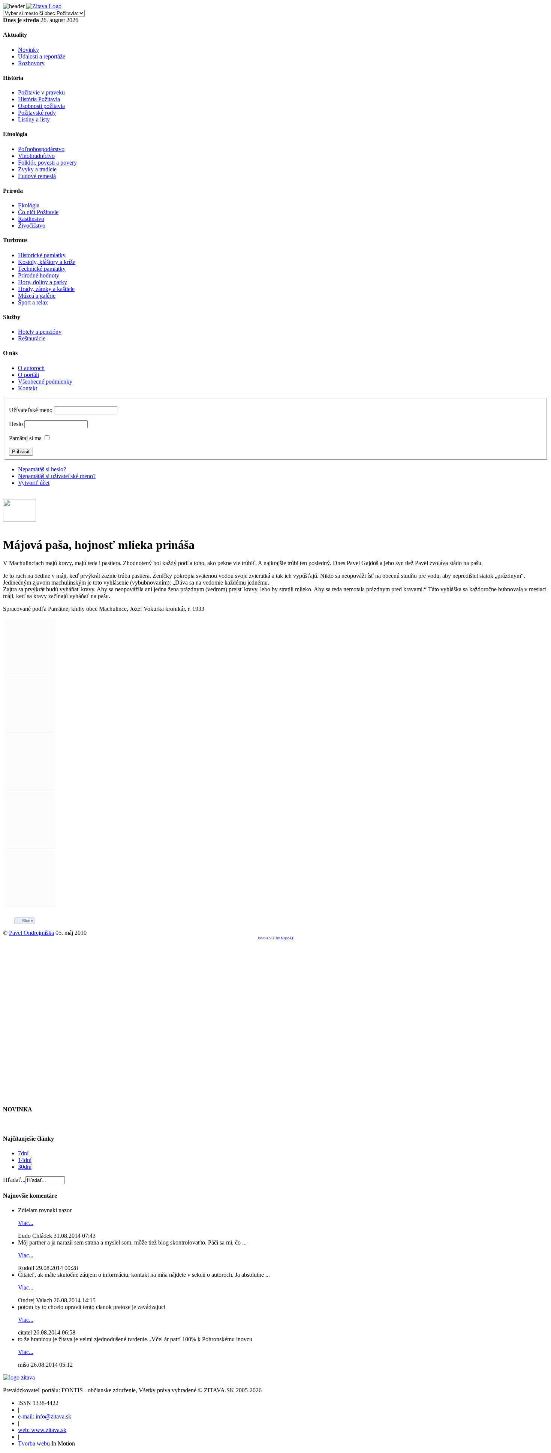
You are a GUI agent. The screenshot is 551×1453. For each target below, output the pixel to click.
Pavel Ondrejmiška (31, 933)
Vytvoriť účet (33, 483)
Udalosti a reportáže (41, 56)
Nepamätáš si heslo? (42, 469)
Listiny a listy (34, 119)
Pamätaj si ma (25, 438)
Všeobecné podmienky (45, 381)
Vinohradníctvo (36, 156)
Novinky (28, 49)
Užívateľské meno (30, 410)
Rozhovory (31, 63)
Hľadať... (14, 1180)
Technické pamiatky (42, 268)
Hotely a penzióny (39, 331)
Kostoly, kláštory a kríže (46, 262)
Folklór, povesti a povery (47, 162)
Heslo (16, 424)
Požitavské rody (37, 112)
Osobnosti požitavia (41, 106)
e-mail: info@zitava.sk (44, 1416)
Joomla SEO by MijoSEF (276, 938)
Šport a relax (33, 302)
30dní (24, 1167)
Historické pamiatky (42, 255)
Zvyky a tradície (37, 169)
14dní (24, 1160)
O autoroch (31, 368)
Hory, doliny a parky (42, 282)
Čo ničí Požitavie (38, 212)
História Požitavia (39, 99)
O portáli (28, 375)
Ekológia (28, 205)
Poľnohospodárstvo (41, 149)
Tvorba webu (34, 1443)
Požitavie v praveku (41, 92)
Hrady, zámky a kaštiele (46, 289)
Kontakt (27, 388)
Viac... (25, 1223)
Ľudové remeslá (37, 176)
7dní (23, 1153)
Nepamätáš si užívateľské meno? (57, 476)
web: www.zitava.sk (42, 1430)
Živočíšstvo (31, 225)
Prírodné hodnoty (38, 275)
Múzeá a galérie (36, 295)
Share (27, 920)
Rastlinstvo (31, 219)
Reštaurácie (31, 338)
